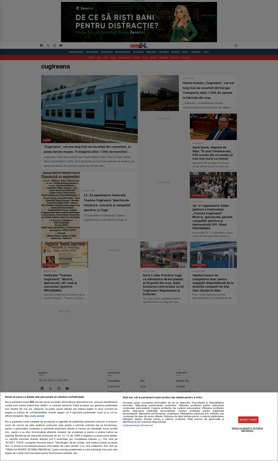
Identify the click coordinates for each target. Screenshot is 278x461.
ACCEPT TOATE (248, 419)
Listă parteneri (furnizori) (138, 425)
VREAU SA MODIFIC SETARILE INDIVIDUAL (247, 429)
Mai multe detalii (34, 415)
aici (100, 439)
